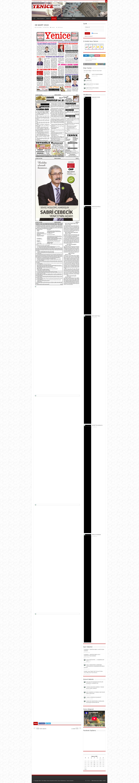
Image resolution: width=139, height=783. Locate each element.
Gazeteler (54, 18)
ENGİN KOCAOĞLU (96, 206)
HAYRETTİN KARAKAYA (97, 425)
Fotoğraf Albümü (66, 18)
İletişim (65, 1)
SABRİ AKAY (89, 80)
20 (94, 764)
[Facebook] (94, 1)
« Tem (85, 769)
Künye (45, 1)
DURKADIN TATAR (96, 97)
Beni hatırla (95, 33)
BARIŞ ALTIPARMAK (96, 534)
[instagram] (97, 1)
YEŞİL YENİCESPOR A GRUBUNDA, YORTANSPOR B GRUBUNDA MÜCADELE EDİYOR (94, 666)
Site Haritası (50, 1)
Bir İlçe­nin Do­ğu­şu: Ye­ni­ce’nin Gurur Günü (93, 70)
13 (94, 762)
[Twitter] (96, 1)
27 (94, 766)
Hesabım (61, 1)
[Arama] (106, 1)
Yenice (59, 18)
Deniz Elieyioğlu (39, 27)
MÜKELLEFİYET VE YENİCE (92, 84)
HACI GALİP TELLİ (96, 316)
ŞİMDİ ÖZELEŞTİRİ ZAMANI (92, 88)
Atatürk (73, 18)
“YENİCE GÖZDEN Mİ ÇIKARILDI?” (93, 697)
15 (100, 762)
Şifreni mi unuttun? (89, 36)
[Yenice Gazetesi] (69, 9)
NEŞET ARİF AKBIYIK (41, 728)
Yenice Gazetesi (40, 18)
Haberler (48, 18)
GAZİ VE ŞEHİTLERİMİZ (97, 74)
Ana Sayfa (34, 18)
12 (91, 762)
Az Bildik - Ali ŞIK (102, 780)
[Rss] (93, 1)
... (74, 780)
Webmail (56, 1)
